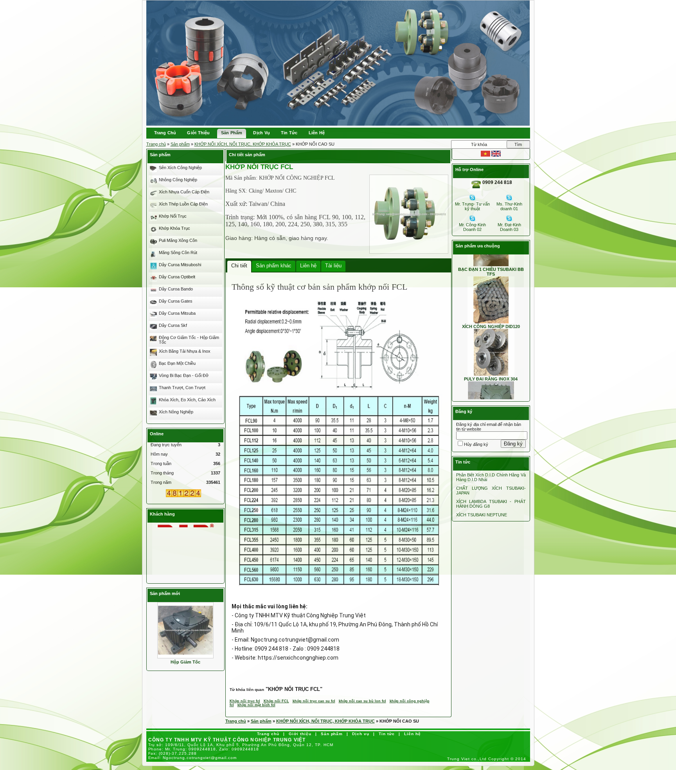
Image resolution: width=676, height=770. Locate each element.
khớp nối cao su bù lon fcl (362, 701)
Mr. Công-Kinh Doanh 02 (472, 227)
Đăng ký (513, 444)
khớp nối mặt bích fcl (256, 705)
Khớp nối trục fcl (245, 701)
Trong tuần (161, 463)
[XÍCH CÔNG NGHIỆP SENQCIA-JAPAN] (185, 560)
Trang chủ (156, 144)
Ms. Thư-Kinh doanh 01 (509, 206)
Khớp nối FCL (276, 701)
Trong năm (161, 482)
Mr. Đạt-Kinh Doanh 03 (509, 227)
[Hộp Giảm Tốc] (185, 630)
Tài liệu (333, 266)
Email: (192, 758)
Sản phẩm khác (273, 266)
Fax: (172, 753)
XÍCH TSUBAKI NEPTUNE (481, 514)
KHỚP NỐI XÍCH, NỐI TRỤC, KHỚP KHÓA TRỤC (242, 144)
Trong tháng (162, 473)
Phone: (203, 749)
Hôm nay (159, 454)
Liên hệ (308, 266)
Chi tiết (239, 266)
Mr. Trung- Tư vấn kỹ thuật (472, 206)
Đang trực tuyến (166, 444)
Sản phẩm (180, 144)
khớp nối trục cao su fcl (314, 701)
